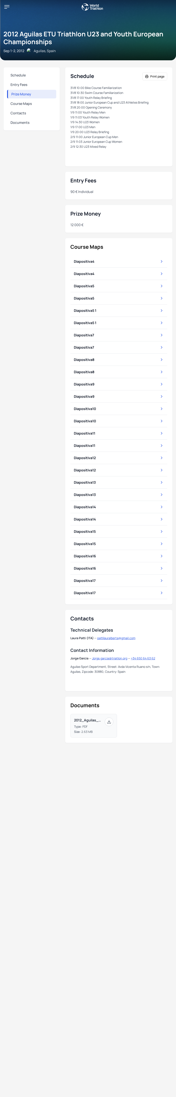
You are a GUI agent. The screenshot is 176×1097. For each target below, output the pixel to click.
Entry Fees (19, 84)
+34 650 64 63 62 (143, 658)
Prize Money (21, 94)
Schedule (18, 75)
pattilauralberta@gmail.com (116, 638)
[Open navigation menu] (7, 7)
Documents (20, 122)
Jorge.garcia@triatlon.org (109, 658)
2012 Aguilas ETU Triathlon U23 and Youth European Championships (83, 38)
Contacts (18, 113)
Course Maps (21, 103)
